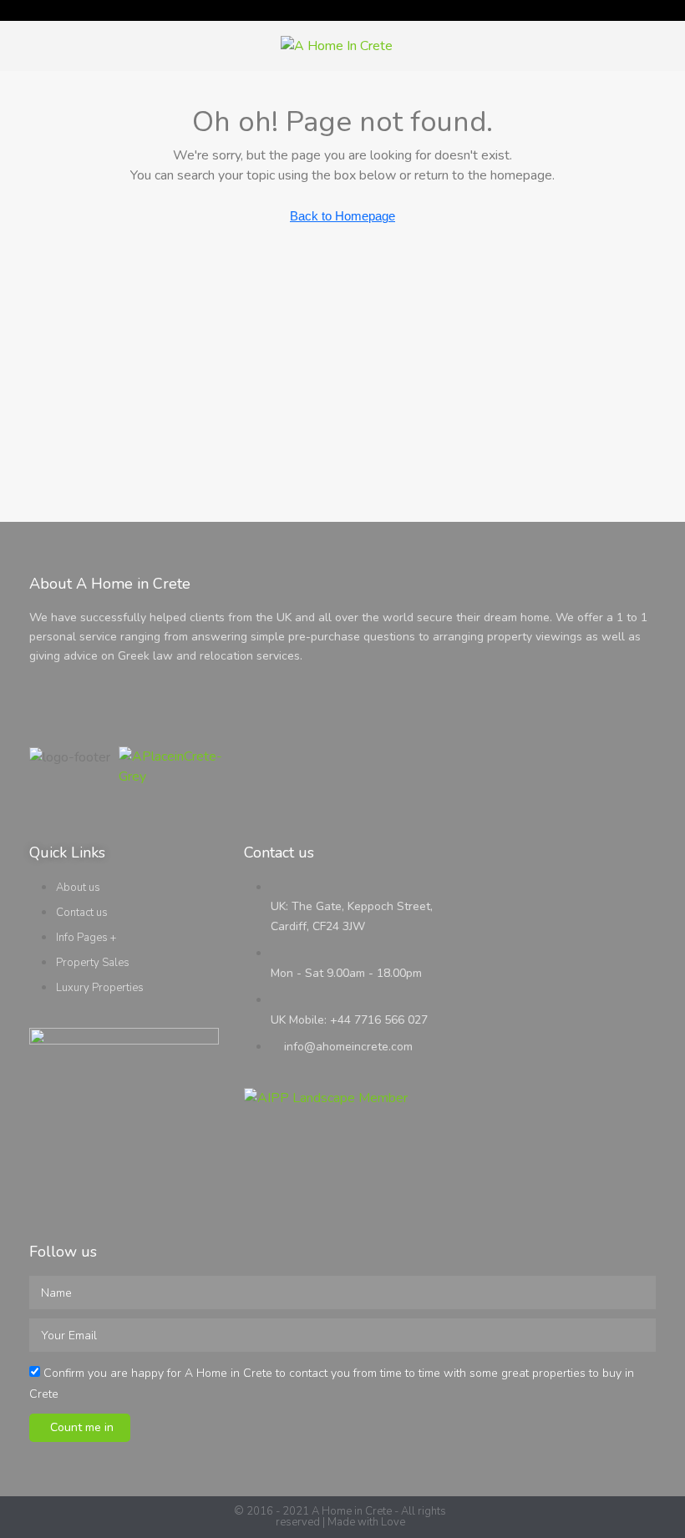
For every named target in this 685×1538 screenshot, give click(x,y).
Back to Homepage (342, 216)
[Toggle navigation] (670, 10)
